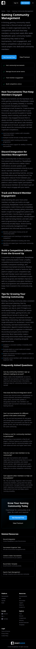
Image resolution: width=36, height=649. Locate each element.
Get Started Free (9, 57)
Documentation (23, 596)
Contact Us (22, 607)
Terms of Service (5, 631)
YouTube (6, 619)
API (20, 598)
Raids (2, 603)
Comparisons (22, 618)
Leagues (3, 598)
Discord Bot (22, 600)
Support (21, 603)
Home (3, 11)
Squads (3, 600)
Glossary (21, 620)
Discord (5, 614)
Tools (8, 11)
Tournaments (4, 596)
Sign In (16, 3)
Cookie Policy (4, 635)
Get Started (25, 3)
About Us (21, 605)
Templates (21, 625)
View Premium (25, 57)
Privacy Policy (4, 633)
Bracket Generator (24, 622)
